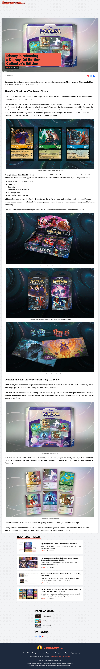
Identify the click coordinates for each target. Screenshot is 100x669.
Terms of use (59, 653)
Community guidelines (72, 653)
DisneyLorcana (9, 76)
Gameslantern (53, 647)
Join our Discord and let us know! (60, 657)
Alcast (8, 68)
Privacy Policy (31, 653)
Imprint (22, 653)
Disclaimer (49, 653)
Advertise (41, 653)
